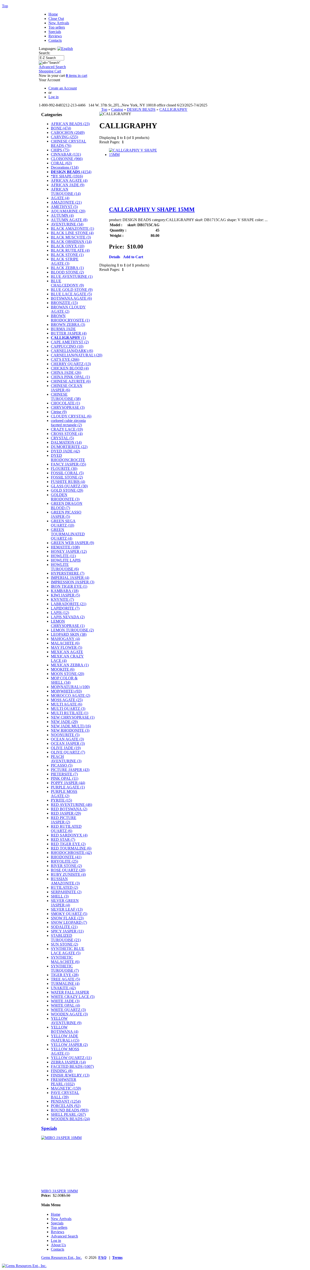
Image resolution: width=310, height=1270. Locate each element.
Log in (56, 1240)
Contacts (55, 40)
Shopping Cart (50, 71)
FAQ (102, 1257)
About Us (58, 1245)
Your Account (49, 80)
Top (104, 109)
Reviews (55, 36)
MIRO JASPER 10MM (59, 1191)
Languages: (48, 49)
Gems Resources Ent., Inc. (61, 1257)
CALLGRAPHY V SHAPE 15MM (152, 209)
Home (53, 14)
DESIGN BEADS (141, 109)
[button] (114, 257)
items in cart (76, 75)
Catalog (117, 109)
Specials (54, 32)
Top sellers (56, 27)
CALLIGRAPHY (173, 109)
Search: (44, 53)
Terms (117, 1257)
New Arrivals (58, 23)
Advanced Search (52, 67)
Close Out (56, 18)
